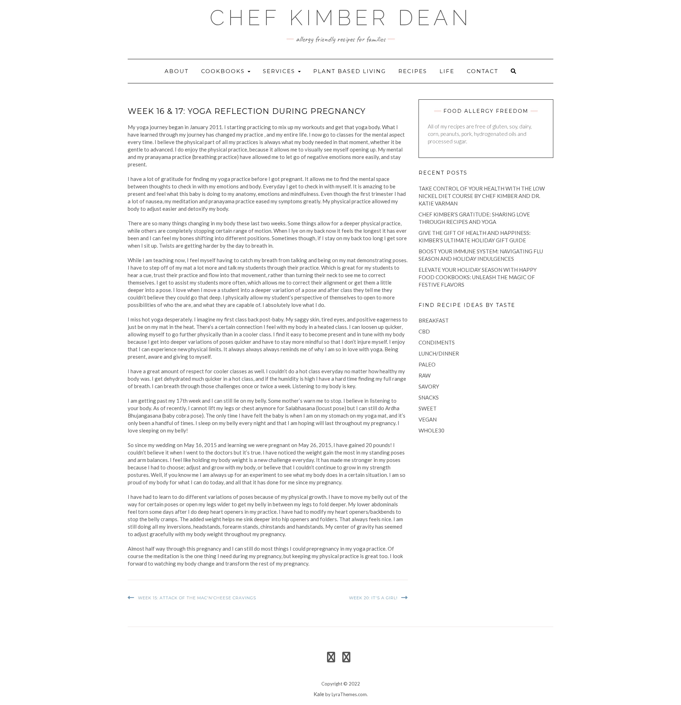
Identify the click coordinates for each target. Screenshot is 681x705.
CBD (424, 331)
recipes (412, 71)
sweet (428, 408)
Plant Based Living (349, 71)
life (446, 71)
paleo (427, 364)
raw (425, 375)
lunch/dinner (439, 353)
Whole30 (431, 430)
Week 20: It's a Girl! (373, 597)
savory (429, 386)
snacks (429, 397)
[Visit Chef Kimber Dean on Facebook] (331, 659)
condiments (437, 342)
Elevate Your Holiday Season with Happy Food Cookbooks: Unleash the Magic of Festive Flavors (478, 277)
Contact (482, 71)
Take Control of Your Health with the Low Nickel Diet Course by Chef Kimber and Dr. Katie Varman (482, 195)
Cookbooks (224, 71)
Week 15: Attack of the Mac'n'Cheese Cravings (197, 597)
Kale (319, 694)
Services (280, 71)
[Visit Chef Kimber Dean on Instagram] (346, 659)
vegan (428, 419)
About (177, 71)
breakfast (434, 320)
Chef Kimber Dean (341, 17)
